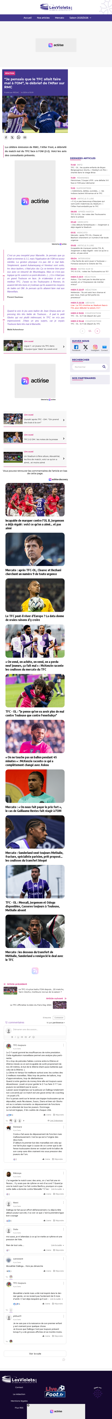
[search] (104, 367)
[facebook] (6, 137)
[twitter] (12, 137)
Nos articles (43, 17)
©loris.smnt (63, 98)
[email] (24, 137)
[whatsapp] (18, 137)
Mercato (59, 17)
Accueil (28, 17)
